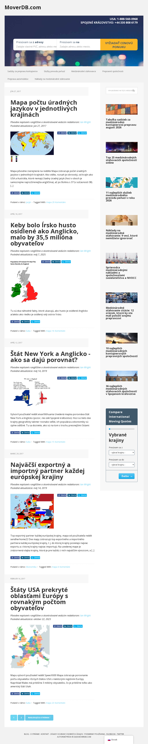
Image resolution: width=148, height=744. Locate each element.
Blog (26, 734)
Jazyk (28, 202)
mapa (49, 202)
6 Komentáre (64, 566)
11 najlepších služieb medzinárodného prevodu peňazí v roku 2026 (120, 196)
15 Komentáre (58, 441)
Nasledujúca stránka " (39, 717)
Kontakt (45, 734)
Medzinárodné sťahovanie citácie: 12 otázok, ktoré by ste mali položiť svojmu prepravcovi (120, 313)
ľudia (28, 330)
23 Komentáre (58, 702)
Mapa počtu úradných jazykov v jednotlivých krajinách (43, 108)
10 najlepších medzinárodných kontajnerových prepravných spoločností (122, 352)
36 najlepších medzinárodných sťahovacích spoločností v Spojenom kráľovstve (121, 390)
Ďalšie (125, 476)
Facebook (110, 734)
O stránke (34, 734)
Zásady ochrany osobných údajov (66, 734)
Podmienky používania (94, 734)
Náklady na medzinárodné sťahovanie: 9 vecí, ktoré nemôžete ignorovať (122, 234)
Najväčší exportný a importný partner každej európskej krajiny (47, 470)
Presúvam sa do (116, 459)
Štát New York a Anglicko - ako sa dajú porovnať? (50, 356)
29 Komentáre (59, 202)
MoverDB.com (23, 7)
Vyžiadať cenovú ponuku (119, 45)
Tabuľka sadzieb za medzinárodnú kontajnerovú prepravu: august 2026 (121, 123)
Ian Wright (85, 122)
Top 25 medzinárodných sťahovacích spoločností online (121, 160)
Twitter (120, 734)
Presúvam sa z (116, 447)
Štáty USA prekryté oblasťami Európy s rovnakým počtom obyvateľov (39, 598)
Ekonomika (31, 566)
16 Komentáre (58, 330)
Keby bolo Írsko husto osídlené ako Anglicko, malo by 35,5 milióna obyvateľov (44, 234)
